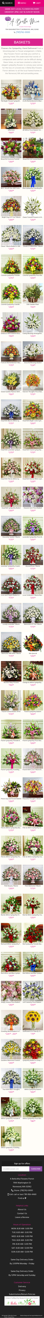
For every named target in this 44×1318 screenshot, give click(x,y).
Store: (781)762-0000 (23, 1190)
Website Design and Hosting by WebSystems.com (31, 1315)
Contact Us (22, 1213)
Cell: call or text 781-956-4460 (22, 1194)
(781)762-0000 (23, 32)
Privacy (22, 1290)
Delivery (22, 1286)
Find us (21, 1198)
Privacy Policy (11, 1317)
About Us (22, 1209)
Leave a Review (22, 1217)
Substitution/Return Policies (22, 1294)
